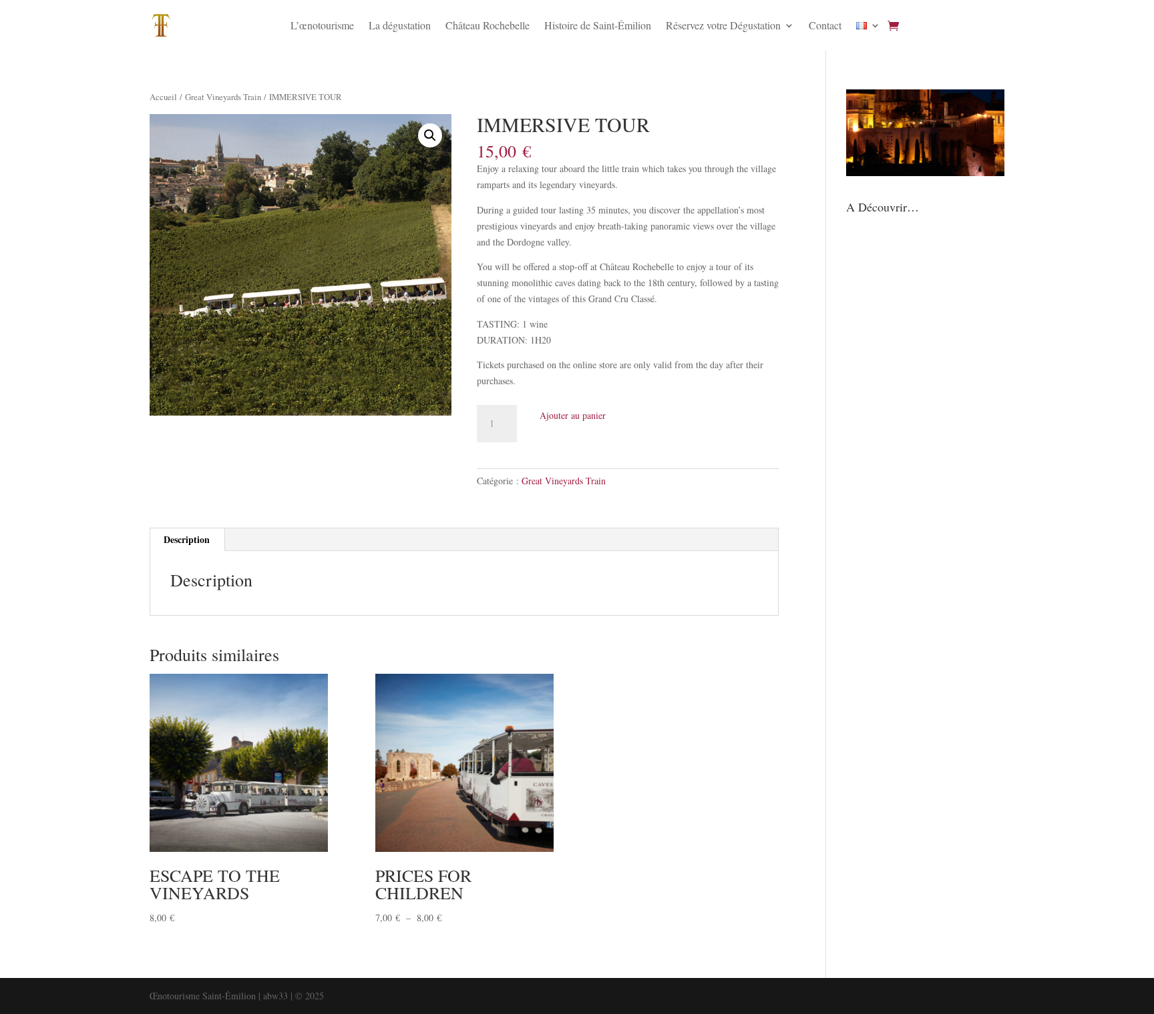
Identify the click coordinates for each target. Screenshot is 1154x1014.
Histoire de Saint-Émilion (597, 25)
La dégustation (400, 25)
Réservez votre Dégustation (723, 25)
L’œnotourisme (322, 25)
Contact (825, 25)
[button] (430, 135)
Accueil (163, 97)
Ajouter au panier (573, 415)
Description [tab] (187, 539)
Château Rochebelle (487, 25)
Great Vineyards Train (223, 97)
